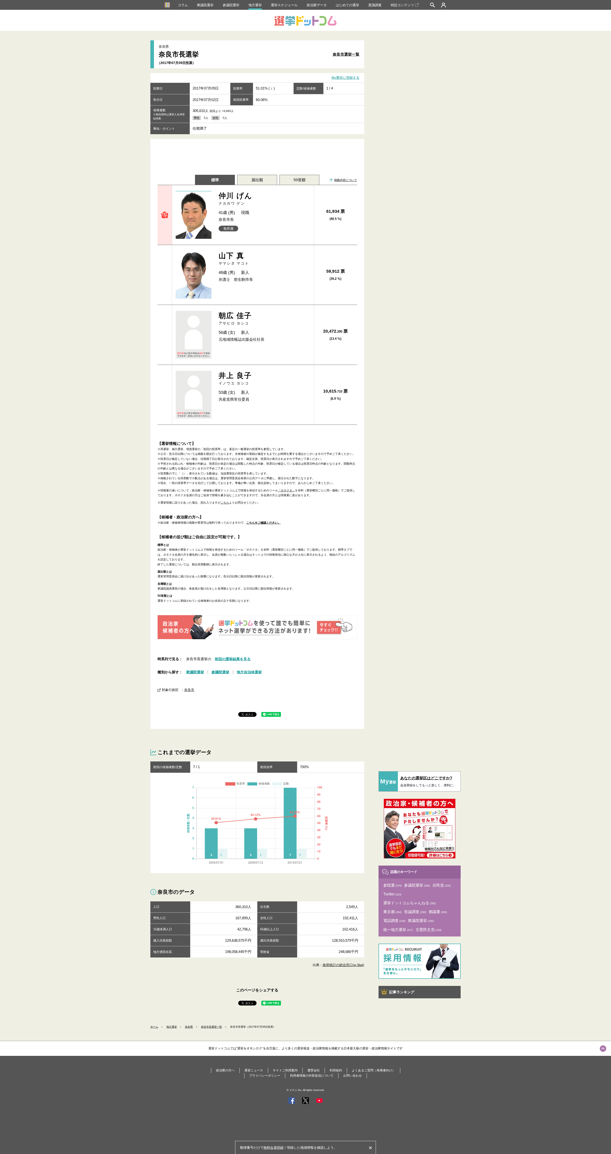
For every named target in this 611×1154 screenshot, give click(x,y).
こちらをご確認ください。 (263, 522)
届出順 (257, 180)
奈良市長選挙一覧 (211, 1026)
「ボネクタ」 (286, 490)
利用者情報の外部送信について (311, 1075)
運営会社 (313, 1070)
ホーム (154, 1026)
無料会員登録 (273, 1147)
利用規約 (336, 1070)
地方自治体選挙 (249, 672)
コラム (183, 5)
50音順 (300, 180)
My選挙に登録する (345, 78)
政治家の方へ (225, 1070)
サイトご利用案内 (285, 1070)
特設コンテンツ (402, 5)
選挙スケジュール (284, 5)
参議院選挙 (231, 5)
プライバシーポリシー (264, 1075)
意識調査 (375, 5)
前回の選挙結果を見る (233, 659)
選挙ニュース (253, 1070)
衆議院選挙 (205, 5)
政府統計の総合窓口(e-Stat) (343, 965)
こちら (225, 502)
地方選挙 (255, 5)
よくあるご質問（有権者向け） (373, 1070)
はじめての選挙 (347, 5)
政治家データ (317, 5)
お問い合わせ (352, 1075)
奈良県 (189, 1026)
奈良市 (189, 690)
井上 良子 (235, 378)
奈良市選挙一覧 (346, 54)
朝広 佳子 (235, 318)
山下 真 (234, 258)
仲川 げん (236, 198)
